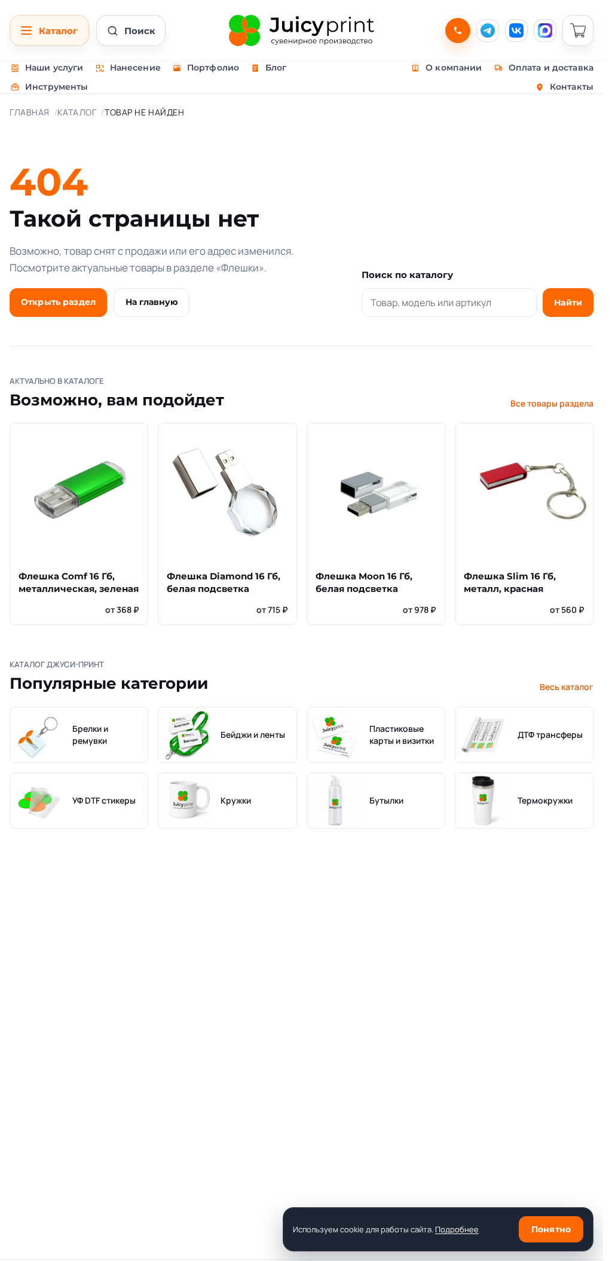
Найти (568, 302)
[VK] (516, 30)
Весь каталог (566, 686)
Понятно (551, 1229)
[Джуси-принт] (301, 30)
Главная (30, 112)
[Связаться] (457, 30)
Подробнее (457, 1229)
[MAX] (545, 30)
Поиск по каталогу (407, 274)
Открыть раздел (58, 302)
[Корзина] (577, 30)
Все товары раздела (551, 403)
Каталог (76, 112)
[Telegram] (487, 30)
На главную (152, 302)
